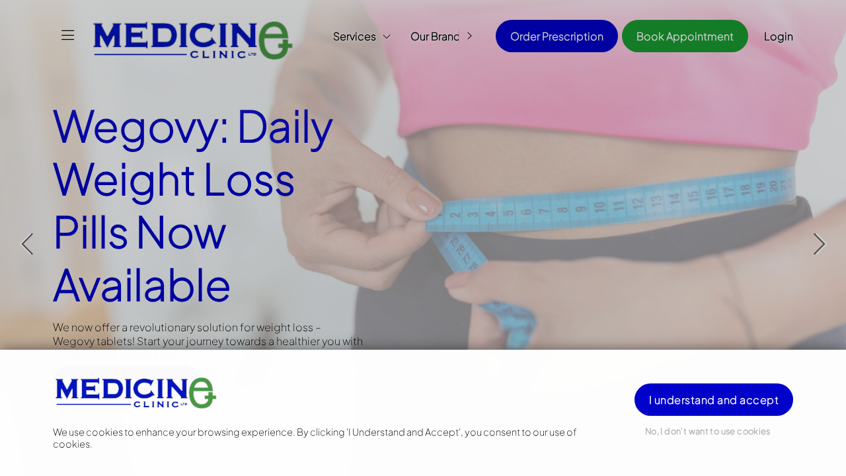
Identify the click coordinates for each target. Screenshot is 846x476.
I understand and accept (714, 400)
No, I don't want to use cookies (708, 431)
